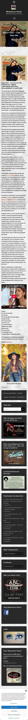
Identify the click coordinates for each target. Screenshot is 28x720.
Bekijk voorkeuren (14, 714)
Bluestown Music (14, 12)
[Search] (23, 409)
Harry (6, 52)
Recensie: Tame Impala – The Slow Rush (14, 397)
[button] (26, 690)
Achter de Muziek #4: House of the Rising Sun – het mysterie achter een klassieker (13, 501)
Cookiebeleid (10, 718)
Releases (9, 54)
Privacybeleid (16, 718)
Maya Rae (9, 342)
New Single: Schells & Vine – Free (13, 514)
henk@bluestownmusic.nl (9, 663)
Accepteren (14, 707)
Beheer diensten (14, 703)
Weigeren (14, 711)
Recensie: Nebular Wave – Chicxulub (13, 393)
